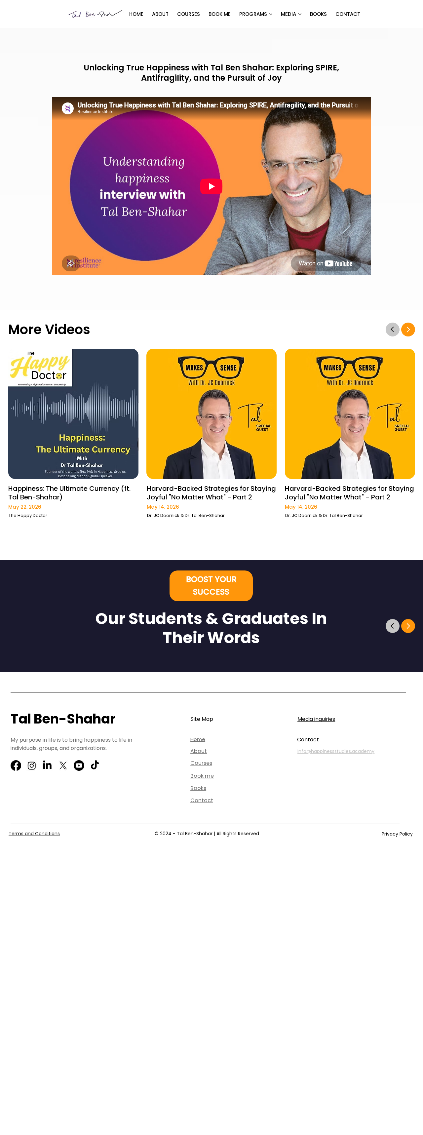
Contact (201, 800)
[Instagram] (31, 765)
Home (197, 739)
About (198, 751)
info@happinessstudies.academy (335, 751)
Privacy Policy (397, 834)
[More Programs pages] (270, 14)
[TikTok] (95, 765)
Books (198, 788)
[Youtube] (79, 765)
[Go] (393, 329)
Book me (202, 776)
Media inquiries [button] (316, 719)
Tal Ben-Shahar (63, 719)
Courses (201, 763)
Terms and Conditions (34, 833)
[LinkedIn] (47, 765)
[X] (63, 765)
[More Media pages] (299, 14)
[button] (211, 585)
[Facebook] (16, 765)
